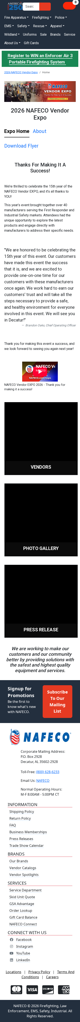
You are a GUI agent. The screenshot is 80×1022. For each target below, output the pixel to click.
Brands (55, 34)
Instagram (24, 946)
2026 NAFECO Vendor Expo (21, 72)
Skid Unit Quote (22, 897)
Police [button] (59, 18)
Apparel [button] (56, 26)
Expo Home (16, 131)
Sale (43, 34)
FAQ (12, 825)
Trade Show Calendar (26, 845)
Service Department (25, 890)
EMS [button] (7, 26)
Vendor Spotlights (24, 874)
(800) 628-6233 (47, 772)
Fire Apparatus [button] (15, 18)
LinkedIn (23, 960)
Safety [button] (22, 26)
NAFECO (42, 780)
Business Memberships (28, 832)
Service (69, 34)
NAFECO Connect (23, 924)
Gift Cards (31, 43)
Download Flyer (21, 146)
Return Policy (20, 818)
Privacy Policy (39, 972)
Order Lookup (20, 910)
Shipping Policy (21, 811)
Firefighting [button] (40, 18)
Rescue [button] (38, 26)
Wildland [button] (10, 34)
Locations (13, 972)
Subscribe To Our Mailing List (57, 701)
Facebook (24, 939)
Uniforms (30, 34)
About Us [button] (11, 43)
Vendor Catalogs (22, 868)
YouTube (23, 953)
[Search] (45, 7)
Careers (52, 977)
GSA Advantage (21, 903)
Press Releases (21, 838)
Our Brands (18, 861)
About (39, 131)
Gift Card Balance (23, 917)
